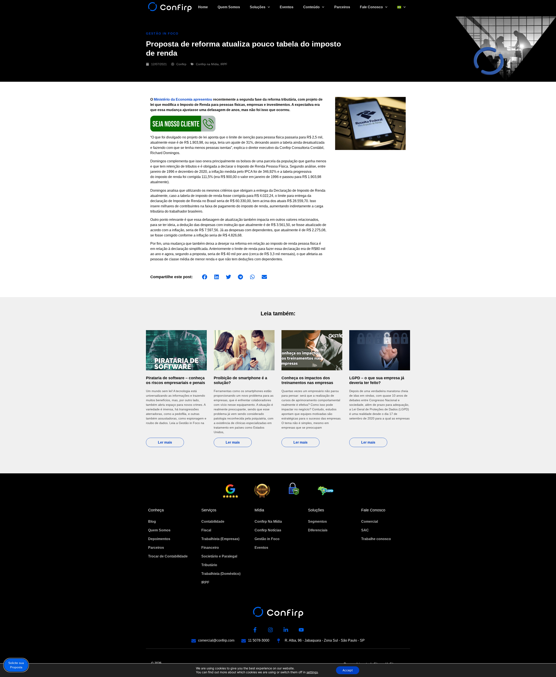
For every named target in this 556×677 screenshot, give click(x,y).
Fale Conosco (371, 7)
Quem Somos (229, 7)
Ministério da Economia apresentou (183, 99)
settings (312, 672)
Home (203, 7)
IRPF (223, 64)
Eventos (286, 7)
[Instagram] (270, 629)
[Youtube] (301, 629)
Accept (348, 670)
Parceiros (342, 7)
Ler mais (165, 442)
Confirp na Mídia (207, 64)
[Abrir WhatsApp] (545, 666)
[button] (204, 277)
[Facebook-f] (255, 629)
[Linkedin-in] (285, 629)
